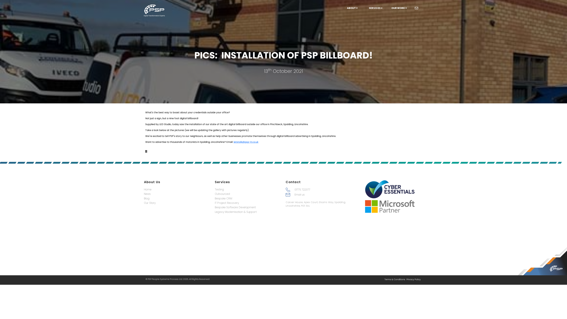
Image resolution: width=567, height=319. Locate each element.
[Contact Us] (416, 8)
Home (148, 189)
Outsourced (222, 194)
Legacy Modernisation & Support (236, 212)
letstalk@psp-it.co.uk (246, 142)
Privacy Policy (413, 279)
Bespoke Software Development (235, 207)
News (147, 194)
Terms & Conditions (394, 279)
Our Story (150, 203)
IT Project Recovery (227, 203)
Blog (147, 198)
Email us (300, 194)
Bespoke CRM (223, 198)
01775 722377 (302, 189)
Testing (219, 189)
